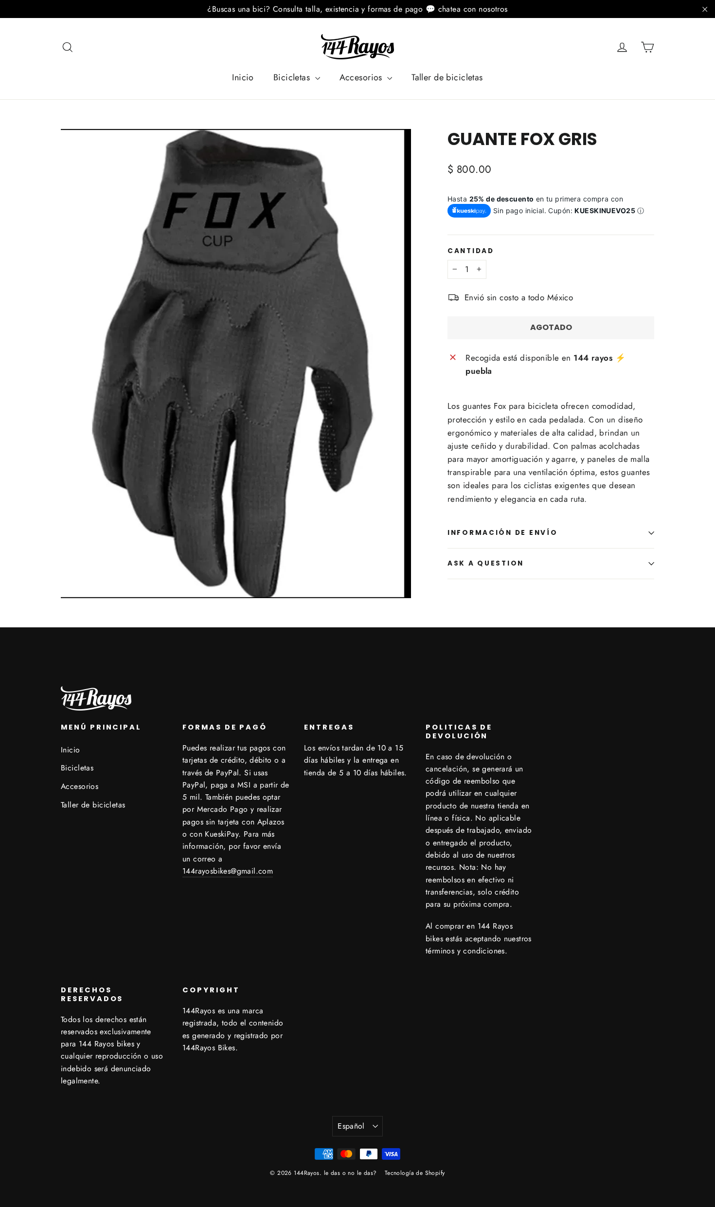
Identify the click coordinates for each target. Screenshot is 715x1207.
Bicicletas (293, 77)
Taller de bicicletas (447, 77)
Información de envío (502, 532)
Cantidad (470, 251)
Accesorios (362, 77)
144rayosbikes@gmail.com (227, 871)
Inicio (243, 77)
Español (351, 1126)
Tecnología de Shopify (415, 1173)
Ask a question (485, 563)
